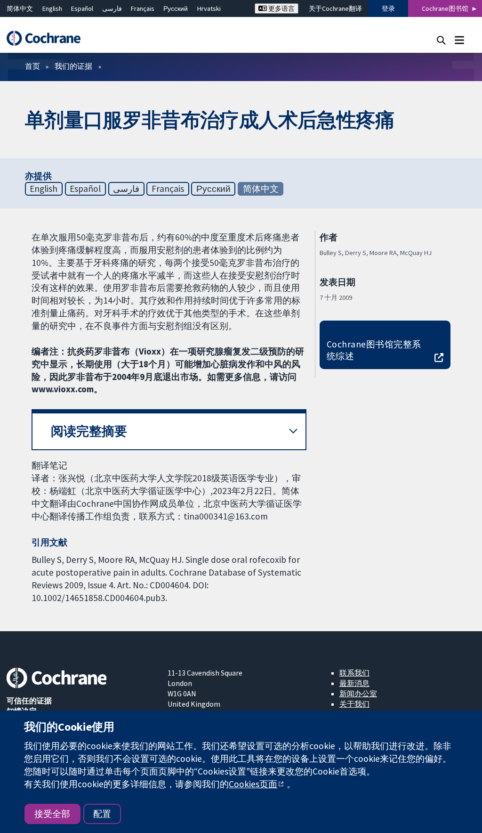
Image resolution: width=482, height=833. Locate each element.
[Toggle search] (441, 39)
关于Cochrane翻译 (335, 8)
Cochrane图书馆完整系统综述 (374, 350)
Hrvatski (209, 8)
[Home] (48, 38)
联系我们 (354, 672)
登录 (388, 8)
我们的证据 (73, 66)
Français (142, 8)
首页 (32, 66)
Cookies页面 (253, 784)
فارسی (112, 8)
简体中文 (20, 8)
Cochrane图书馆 (445, 8)
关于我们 (354, 704)
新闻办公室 (358, 693)
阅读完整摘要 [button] (89, 431)
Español (82, 8)
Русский (175, 8)
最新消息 (354, 683)
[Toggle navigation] (459, 39)
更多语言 (281, 8)
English (52, 8)
